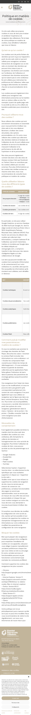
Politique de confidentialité (17, 711)
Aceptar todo (15, 698)
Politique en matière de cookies (7, 711)
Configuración (15, 707)
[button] (28, 677)
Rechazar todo (15, 702)
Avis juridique (27, 711)
